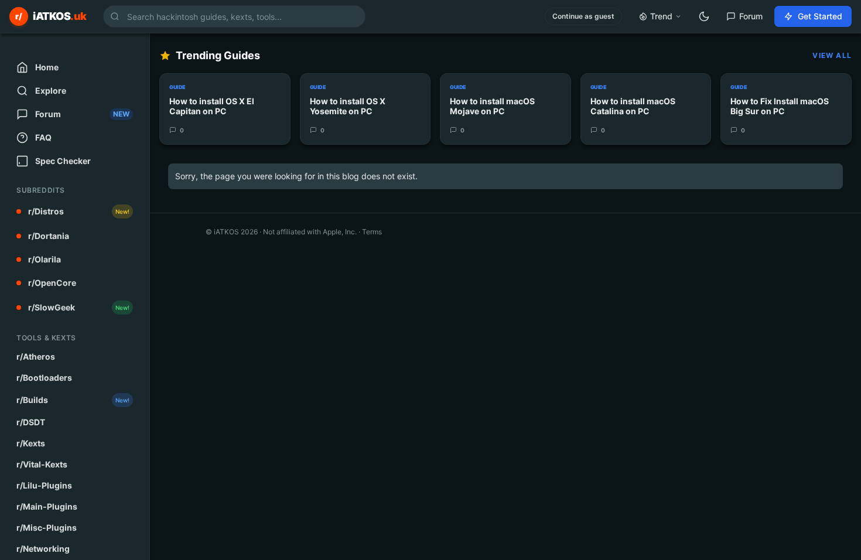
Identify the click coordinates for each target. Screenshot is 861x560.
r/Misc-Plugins (46, 527)
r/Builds (72, 400)
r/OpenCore (52, 283)
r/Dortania (48, 236)
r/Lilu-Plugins (44, 485)
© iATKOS (232, 231)
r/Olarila (44, 259)
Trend (661, 16)
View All (832, 55)
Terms (372, 231)
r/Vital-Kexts (41, 464)
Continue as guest (583, 16)
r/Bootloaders (44, 378)
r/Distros (78, 211)
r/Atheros (35, 356)
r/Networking (43, 549)
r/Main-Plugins (46, 506)
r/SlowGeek (78, 307)
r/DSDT (30, 422)
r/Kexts (30, 443)
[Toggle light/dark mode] (704, 16)
